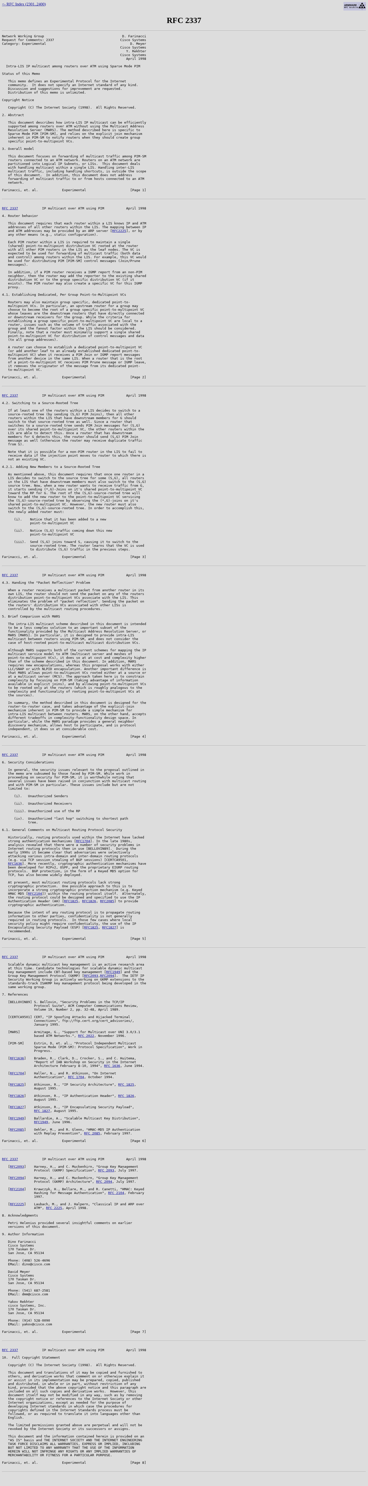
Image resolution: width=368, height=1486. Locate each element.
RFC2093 (91, 976)
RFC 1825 (126, 1084)
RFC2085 (107, 901)
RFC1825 (71, 901)
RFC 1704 (76, 1077)
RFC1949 (113, 972)
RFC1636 (15, 863)
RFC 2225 (54, 1208)
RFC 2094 (104, 1181)
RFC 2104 (116, 1193)
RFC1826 (89, 901)
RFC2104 (35, 894)
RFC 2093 (106, 1170)
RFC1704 (83, 841)
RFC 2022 (86, 1036)
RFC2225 (119, 231)
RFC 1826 (126, 1096)
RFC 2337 (10, 208)
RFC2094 (107, 976)
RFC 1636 (112, 1066)
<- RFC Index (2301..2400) (24, 4)
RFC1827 (109, 927)
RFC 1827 (42, 1111)
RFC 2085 (92, 1133)
